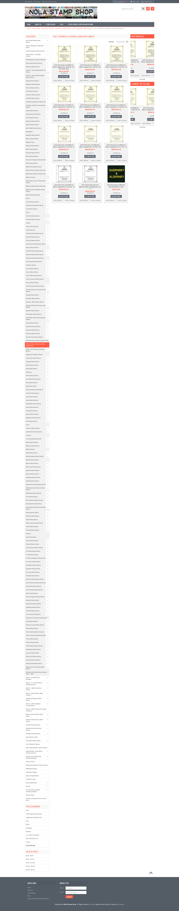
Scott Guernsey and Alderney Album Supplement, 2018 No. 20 (90, 146)
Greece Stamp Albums (32, 323)
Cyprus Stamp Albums (32, 226)
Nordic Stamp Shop (31, 783)
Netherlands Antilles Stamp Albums (36, 484)
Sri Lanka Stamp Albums (33, 572)
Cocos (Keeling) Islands (32, 216)
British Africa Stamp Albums (33, 167)
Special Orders (30, 795)
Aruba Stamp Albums (32, 91)
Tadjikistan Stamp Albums (33, 607)
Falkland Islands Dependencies (35, 258)
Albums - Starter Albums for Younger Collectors (36, 710)
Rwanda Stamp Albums (32, 544)
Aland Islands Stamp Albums (34, 63)
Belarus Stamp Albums (32, 138)
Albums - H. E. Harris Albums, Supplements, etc (34, 683)
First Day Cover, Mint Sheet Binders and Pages (33, 757)
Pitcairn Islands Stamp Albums (34, 523)
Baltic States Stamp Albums (33, 128)
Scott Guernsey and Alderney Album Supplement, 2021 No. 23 (90, 106)
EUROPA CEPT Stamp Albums (34, 251)
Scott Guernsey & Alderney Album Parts (37, 340)
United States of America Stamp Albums (37, 59)
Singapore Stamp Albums (33, 568)
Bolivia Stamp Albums (32, 156)
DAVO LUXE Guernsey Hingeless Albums (35, 350)
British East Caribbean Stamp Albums (36, 174)
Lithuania (28, 435)
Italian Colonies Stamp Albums (34, 389)
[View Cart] (152, 8)
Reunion (28, 533)
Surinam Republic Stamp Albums (35, 596)
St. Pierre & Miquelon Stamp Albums (36, 558)
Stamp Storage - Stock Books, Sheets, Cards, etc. (34, 752)
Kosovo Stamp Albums (32, 414)
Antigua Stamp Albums (32, 81)
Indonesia (28, 372)
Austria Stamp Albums (32, 110)
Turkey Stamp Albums (32, 628)
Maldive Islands (30, 449)
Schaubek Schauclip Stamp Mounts (33, 729)
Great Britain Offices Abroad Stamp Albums (35, 318)
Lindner (28, 842)
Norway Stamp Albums (32, 512)
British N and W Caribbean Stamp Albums (35, 190)
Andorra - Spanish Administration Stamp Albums (35, 76)
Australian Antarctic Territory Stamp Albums (36, 106)
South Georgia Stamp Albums (34, 590)
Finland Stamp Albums (32, 268)
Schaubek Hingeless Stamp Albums (34, 699)
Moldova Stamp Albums (32, 470)
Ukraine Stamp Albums (32, 642)
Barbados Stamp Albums (33, 135)
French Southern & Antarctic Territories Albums (37, 290)
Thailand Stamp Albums (32, 611)
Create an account (51, 1)
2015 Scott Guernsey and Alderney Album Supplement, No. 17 (90, 187)
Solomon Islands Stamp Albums (35, 579)
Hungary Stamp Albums (32, 361)
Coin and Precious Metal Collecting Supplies (33, 790)
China (27, 212)
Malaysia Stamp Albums (32, 446)
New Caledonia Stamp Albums (34, 500)
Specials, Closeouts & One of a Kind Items (36, 799)
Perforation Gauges (31, 772)
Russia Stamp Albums (32, 540)
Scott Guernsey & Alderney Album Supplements (35, 345)
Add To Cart (64, 76)
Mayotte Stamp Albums (32, 460)
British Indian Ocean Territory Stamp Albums (36, 181)
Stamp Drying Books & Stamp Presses (36, 747)
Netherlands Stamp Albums (33, 493)
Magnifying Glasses (31, 768)
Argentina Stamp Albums (33, 84)
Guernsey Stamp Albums (63, 28)
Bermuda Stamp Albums (33, 153)
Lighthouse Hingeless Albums (34, 354)
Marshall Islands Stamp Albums (35, 456)
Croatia (28, 223)
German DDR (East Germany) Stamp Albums (36, 306)
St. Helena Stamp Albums (33, 551)
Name (61, 888)
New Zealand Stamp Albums (34, 504)
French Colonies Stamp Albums (35, 279)
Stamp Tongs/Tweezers (32, 776)
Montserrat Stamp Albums (33, 477)
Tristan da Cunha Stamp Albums (35, 625)
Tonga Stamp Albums (32, 621)
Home (28, 28)
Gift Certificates (29, 1)
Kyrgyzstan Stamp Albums (33, 417)
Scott (27, 810)
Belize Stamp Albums (32, 149)
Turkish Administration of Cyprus (35, 632)
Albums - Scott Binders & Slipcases (33, 678)
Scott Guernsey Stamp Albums (82, 28)
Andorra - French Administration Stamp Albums (37, 71)
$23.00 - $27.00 (30, 870)
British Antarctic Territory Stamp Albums (37, 170)
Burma (28, 198)
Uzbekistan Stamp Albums (33, 649)
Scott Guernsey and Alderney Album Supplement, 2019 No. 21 (63, 146)
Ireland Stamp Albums (32, 375)
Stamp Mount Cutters (32, 737)
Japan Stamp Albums (32, 396)
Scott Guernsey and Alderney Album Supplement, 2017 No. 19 (116, 146)
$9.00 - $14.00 (30, 859)
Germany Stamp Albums (33, 298)
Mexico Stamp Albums (32, 463)
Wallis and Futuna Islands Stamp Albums (35, 668)
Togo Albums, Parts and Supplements (36, 618)
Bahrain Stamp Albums (32, 124)
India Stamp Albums (31, 368)
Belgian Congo (30, 142)
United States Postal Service (34, 814)
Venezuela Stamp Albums (33, 660)
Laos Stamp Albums (31, 421)
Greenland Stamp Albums (33, 326)
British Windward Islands (33, 195)
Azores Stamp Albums (32, 117)
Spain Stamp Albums (32, 593)
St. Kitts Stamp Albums (32, 554)
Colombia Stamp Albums (33, 219)
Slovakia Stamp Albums (32, 575)
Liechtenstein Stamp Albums (34, 432)
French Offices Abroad (32, 282)
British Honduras (30, 177)
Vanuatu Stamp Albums (32, 653)
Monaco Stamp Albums (32, 474)
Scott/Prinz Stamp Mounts (33, 725)
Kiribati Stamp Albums (32, 407)
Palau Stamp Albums (32, 519)
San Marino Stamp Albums (33, 565)
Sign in (43, 1)
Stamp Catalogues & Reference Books (35, 46)
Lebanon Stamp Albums (32, 428)
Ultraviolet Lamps (31, 779)
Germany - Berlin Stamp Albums (35, 302)
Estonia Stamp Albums (32, 247)
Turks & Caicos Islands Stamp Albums (36, 635)
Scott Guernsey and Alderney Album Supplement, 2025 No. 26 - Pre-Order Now (64, 67)
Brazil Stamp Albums (32, 163)
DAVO (27, 824)
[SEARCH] (143, 9)
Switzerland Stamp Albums (33, 604)
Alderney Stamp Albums (32, 67)
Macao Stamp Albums (32, 442)
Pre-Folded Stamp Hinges (33, 740)
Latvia (27, 425)
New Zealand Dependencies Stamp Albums (36, 508)
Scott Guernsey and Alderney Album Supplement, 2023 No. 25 (116, 66)
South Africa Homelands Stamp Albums (37, 583)
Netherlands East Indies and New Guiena (35, 488)
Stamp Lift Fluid (30, 761)
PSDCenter (121, 904)
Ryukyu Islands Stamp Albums (34, 547)
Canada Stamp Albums (32, 202)
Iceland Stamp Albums (32, 365)
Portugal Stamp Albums (32, 530)
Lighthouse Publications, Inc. (34, 817)
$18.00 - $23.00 (30, 866)
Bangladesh (29, 131)
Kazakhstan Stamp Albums (33, 404)
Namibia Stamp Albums (32, 481)
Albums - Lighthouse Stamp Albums (33, 689)
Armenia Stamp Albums (32, 88)
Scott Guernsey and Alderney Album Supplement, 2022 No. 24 (63, 106)
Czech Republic (30, 230)
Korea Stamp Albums (32, 411)
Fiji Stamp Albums (31, 265)
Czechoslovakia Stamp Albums (34, 233)
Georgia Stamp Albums (32, 295)
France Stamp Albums (32, 272)
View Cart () (148, 1)
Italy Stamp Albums (31, 386)
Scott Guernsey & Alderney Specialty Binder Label (116, 186)
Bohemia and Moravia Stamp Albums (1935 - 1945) (36, 673)
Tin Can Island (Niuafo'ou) (33, 614)
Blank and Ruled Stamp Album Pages (34, 715)
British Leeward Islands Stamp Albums (37, 186)
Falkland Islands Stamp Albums (35, 254)
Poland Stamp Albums (32, 526)
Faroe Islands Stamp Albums (34, 261)
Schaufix (28, 831)
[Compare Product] (148, 8)
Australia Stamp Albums (32, 98)
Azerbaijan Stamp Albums (33, 114)
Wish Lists (136, 1)
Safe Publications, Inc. (32, 838)
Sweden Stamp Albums (32, 600)
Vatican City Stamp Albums (33, 656)
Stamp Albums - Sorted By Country (43, 28)
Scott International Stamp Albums (35, 51)
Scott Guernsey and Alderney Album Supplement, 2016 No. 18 (63, 186)
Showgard (29, 828)
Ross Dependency (31, 537)
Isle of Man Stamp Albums (33, 379)
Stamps (28, 786)
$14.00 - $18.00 (30, 862)
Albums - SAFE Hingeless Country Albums (33, 704)
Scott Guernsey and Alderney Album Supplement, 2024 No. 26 (90, 66)
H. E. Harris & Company (32, 835)
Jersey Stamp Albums (32, 400)
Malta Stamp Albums (31, 453)
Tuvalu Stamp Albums (32, 639)
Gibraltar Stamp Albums (32, 310)
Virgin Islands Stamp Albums (34, 663)
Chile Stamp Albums (31, 209)
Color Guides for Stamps (33, 744)
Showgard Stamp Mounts (33, 733)
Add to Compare (69, 80)
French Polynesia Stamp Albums (35, 286)
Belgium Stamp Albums (32, 146)
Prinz (27, 821)
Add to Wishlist (58, 80)
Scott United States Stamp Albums (33, 41)
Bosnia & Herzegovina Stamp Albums (36, 160)
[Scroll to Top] (151, 873)
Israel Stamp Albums (31, 382)
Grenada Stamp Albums (32, 330)
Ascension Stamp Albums (33, 95)
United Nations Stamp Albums (34, 646)
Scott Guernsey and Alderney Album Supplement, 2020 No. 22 (116, 106)
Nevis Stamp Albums (32, 496)
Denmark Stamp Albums (33, 237)
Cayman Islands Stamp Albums (35, 205)
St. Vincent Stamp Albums (33, 561)
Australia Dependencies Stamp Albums (37, 102)
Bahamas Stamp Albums (33, 121)
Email (61, 892)
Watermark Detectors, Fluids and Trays (37, 765)
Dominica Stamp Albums (33, 240)
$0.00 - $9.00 (29, 855)
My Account (37, 1)
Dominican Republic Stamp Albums (36, 244)
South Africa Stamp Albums (33, 586)
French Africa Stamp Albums (34, 275)
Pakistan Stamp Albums (32, 516)
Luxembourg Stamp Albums (34, 439)
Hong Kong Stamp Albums (33, 358)
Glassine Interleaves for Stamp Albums (34, 720)
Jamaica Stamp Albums (32, 393)
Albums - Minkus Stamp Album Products (34, 694)
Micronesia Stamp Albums (33, 467)
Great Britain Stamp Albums (33, 314)
